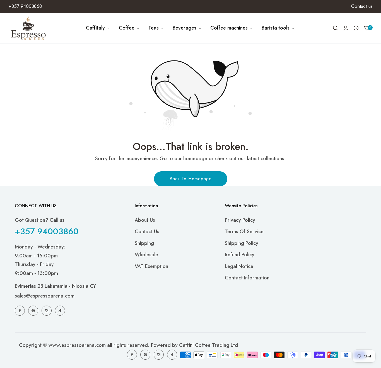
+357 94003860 (47, 231)
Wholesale (146, 254)
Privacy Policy (240, 220)
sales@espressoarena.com (44, 295)
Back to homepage (191, 179)
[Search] (335, 28)
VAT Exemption (151, 266)
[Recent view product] (356, 28)
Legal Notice (239, 266)
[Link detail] (20, 310)
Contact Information (247, 277)
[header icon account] (345, 28)
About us (145, 220)
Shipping (144, 243)
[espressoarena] (28, 28)
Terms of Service (244, 231)
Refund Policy (239, 254)
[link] (98, 28)
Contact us (147, 231)
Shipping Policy (241, 243)
